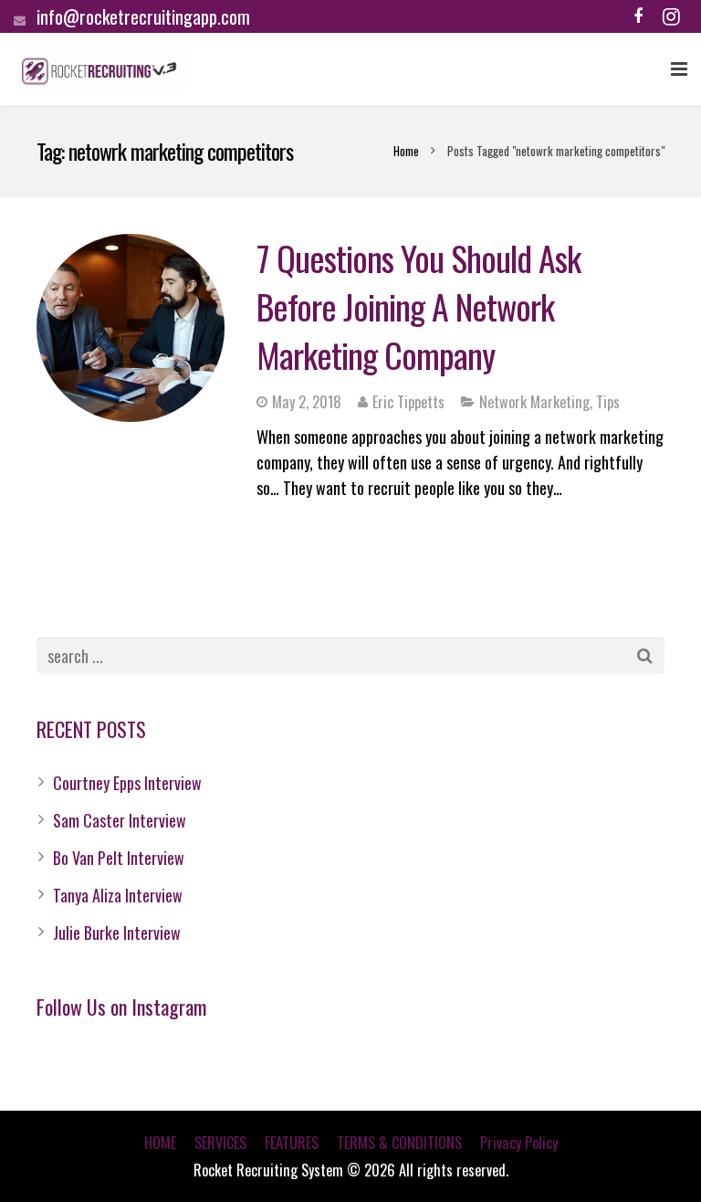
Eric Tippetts (408, 402)
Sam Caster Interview (119, 820)
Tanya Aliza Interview (118, 895)
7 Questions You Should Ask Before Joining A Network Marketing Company (418, 306)
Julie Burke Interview (117, 932)
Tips (608, 402)
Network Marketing (534, 402)
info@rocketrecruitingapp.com (143, 16)
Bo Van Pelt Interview (118, 858)
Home (406, 151)
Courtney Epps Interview (127, 783)
